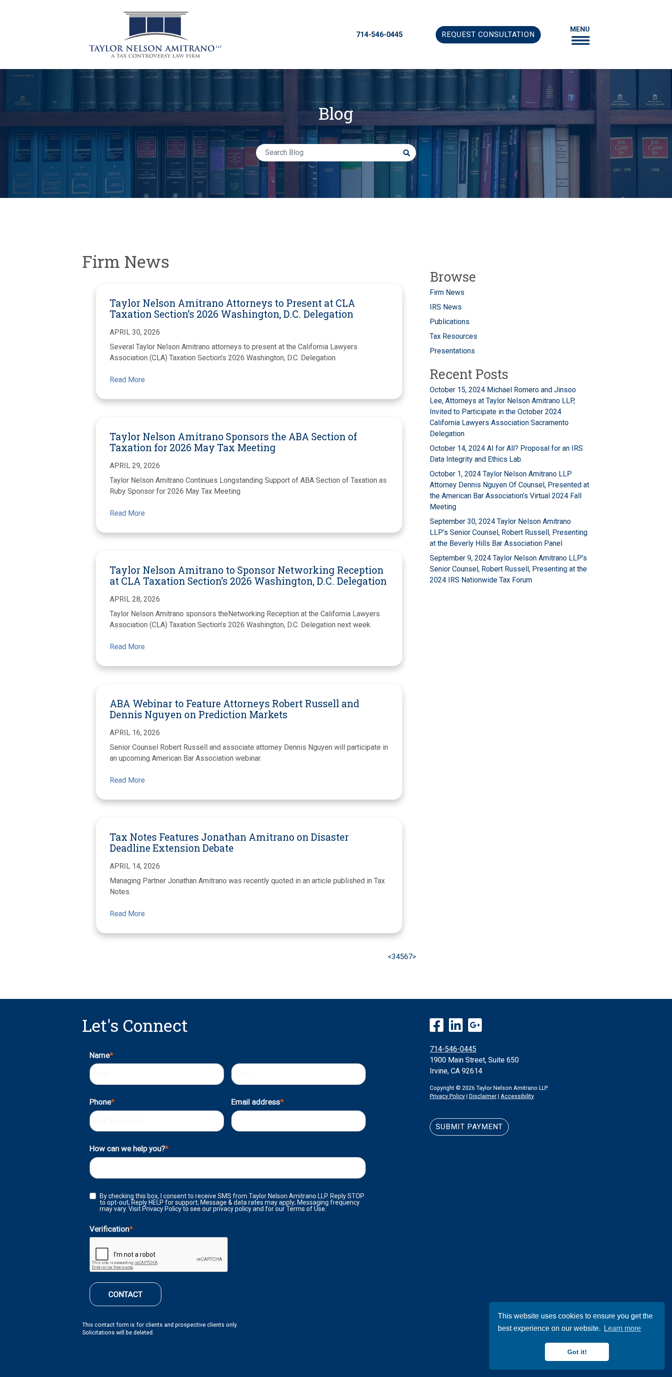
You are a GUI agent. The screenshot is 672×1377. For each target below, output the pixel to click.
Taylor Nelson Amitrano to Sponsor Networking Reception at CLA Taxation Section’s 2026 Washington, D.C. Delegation (248, 575)
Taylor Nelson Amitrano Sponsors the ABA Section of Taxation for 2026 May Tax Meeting (233, 442)
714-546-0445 (379, 34)
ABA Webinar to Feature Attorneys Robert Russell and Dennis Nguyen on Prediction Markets (234, 709)
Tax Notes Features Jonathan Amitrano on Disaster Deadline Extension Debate (229, 842)
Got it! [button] (577, 1352)
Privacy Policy (447, 1096)
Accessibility (517, 1096)
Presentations (452, 351)
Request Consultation (488, 34)
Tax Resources (453, 336)
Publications (449, 321)
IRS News (446, 307)
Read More (127, 379)
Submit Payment (469, 1126)
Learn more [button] (622, 1328)
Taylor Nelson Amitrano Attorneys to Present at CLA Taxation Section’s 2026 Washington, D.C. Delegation (232, 308)
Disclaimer (482, 1096)
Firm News (447, 292)
